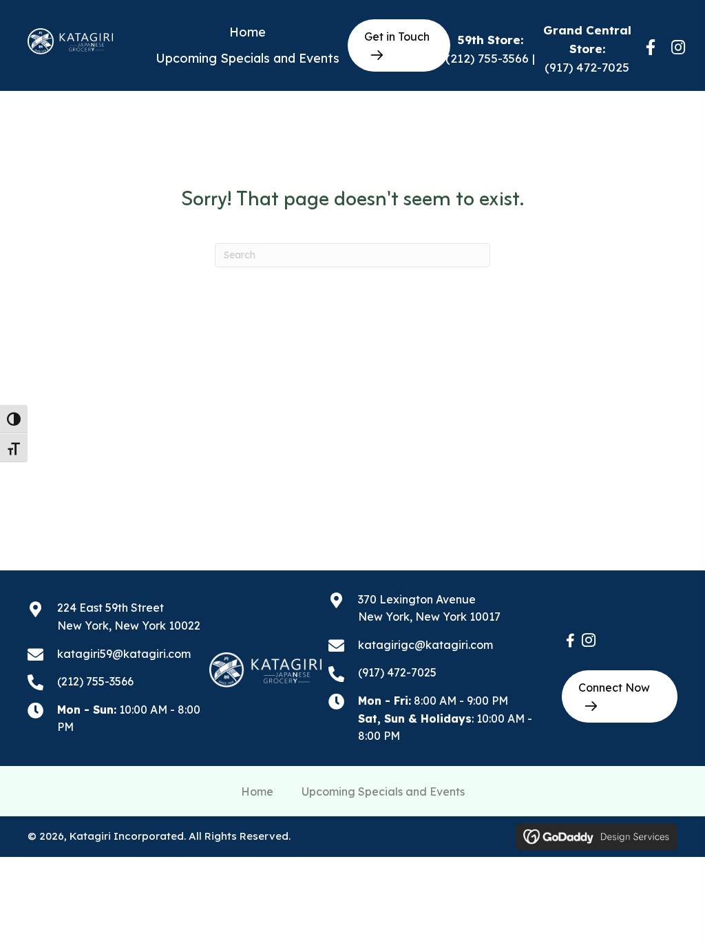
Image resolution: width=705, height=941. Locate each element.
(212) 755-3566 (487, 58)
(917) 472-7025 (587, 67)
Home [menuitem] (257, 791)
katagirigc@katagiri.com (425, 645)
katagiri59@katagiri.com (124, 654)
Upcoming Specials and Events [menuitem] (383, 791)
